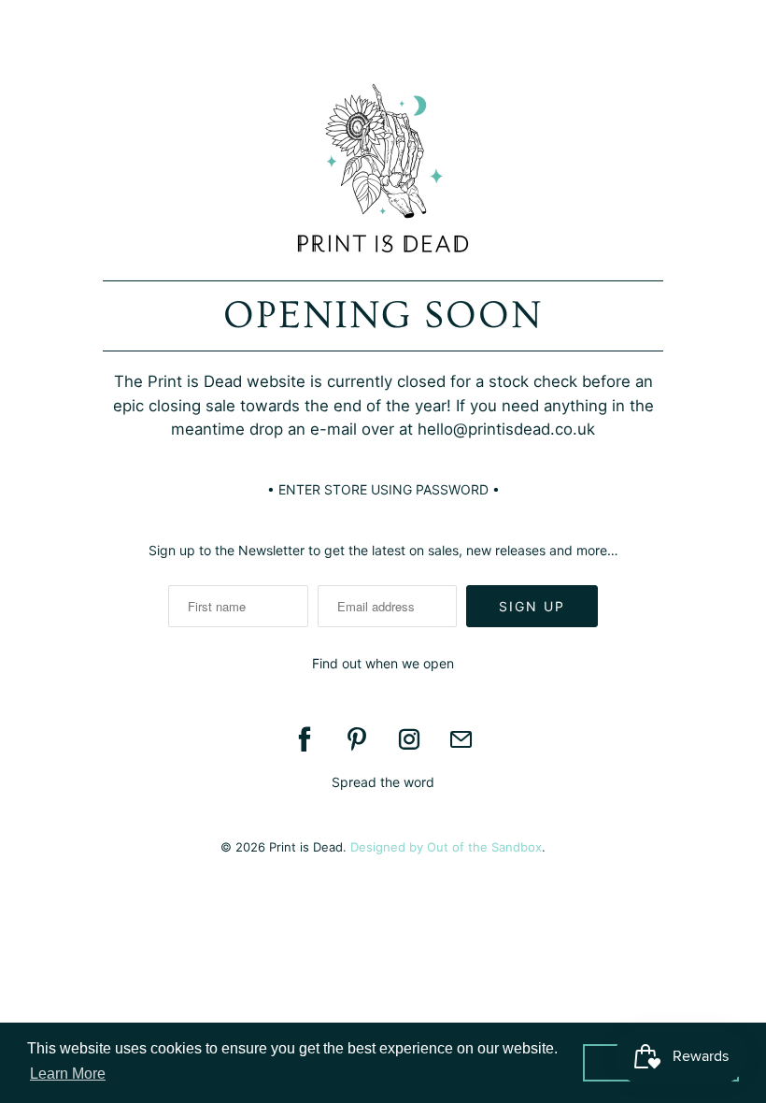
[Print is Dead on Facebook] (304, 739)
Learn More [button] (68, 1074)
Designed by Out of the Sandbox (446, 846)
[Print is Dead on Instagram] (409, 739)
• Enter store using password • (383, 489)
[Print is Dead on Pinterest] (356, 739)
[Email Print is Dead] (461, 739)
